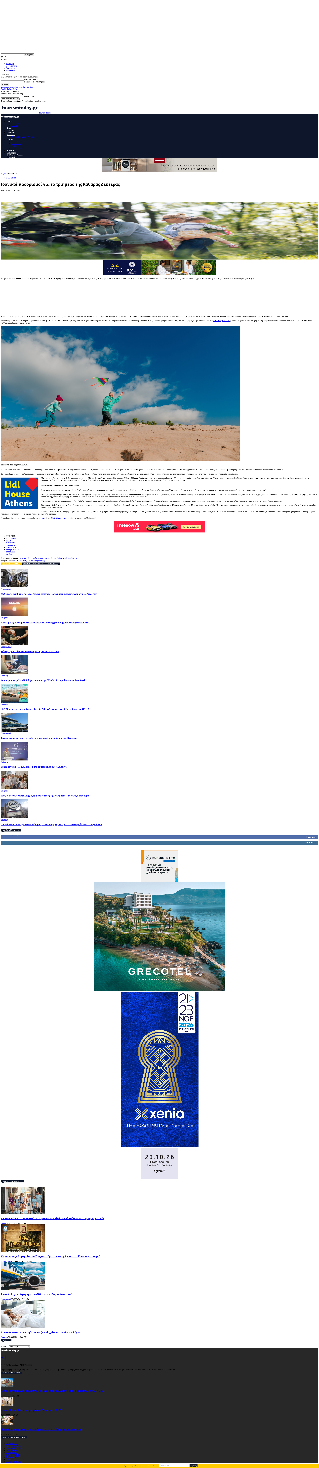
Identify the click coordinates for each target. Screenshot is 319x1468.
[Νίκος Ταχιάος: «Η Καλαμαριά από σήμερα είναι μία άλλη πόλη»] (14, 760)
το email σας (29, 96)
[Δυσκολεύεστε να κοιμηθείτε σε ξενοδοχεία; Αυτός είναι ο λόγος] (23, 1327)
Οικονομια (15, 123)
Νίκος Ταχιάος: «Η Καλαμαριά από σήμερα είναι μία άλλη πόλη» (34, 766)
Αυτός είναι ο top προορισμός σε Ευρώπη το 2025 (31, 1410)
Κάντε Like (312, 837)
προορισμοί (10, 552)
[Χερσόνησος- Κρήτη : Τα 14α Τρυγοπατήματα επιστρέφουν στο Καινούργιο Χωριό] (23, 1251)
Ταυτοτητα (10, 64)
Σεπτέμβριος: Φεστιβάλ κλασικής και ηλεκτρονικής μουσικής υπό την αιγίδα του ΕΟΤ (45, 622)
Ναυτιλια (10, 139)
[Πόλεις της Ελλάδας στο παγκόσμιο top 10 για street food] (14, 644)
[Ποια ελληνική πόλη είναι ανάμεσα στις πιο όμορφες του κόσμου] (7, 1424)
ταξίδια (9, 554)
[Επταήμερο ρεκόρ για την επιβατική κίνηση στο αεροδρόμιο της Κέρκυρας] (14, 731)
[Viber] (51, 194)
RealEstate (10, 130)
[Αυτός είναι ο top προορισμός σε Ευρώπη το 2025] (7, 1405)
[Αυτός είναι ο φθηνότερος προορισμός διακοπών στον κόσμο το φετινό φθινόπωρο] (7, 1386)
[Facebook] (5, 194)
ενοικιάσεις (10, 545)
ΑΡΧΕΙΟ (4, 1346)
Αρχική (4, 173)
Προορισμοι (11, 132)
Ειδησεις (10, 121)
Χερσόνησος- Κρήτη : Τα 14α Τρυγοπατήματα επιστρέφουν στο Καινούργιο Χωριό (50, 1256)
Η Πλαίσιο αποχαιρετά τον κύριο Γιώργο (30, 560)
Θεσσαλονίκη (11, 547)
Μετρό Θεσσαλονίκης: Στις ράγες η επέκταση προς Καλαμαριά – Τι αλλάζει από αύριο (45, 795)
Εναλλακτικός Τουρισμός (15, 155)
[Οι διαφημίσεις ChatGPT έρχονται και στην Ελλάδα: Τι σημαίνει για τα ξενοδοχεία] (14, 673)
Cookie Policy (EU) (9, 89)
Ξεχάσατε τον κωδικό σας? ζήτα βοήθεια (17, 87)
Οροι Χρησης (11, 66)
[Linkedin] (33, 194)
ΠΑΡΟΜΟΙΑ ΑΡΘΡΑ (11, 564)
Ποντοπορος (16, 148)
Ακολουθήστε (310, 842)
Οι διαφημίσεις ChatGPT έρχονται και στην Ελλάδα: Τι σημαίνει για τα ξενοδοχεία (43, 680)
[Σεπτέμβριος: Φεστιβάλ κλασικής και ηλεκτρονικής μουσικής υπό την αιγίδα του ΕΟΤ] (14, 615)
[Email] (42, 194)
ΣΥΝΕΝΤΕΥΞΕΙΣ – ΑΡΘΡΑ (23, 137)
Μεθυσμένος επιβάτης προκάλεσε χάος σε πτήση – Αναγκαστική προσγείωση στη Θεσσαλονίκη (49, 594)
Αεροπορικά (11, 157)
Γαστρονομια (11, 153)
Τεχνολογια (10, 150)
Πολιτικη (14, 126)
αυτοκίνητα (10, 543)
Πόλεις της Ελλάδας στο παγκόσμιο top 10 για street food (30, 651)
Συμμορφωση (11, 70)
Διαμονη (9, 128)
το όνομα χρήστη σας (32, 79)
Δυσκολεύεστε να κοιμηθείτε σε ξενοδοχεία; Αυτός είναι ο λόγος (40, 1332)
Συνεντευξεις (11, 135)
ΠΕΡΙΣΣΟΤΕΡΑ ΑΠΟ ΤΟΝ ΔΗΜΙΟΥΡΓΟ (40, 564)
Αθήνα (8, 540)
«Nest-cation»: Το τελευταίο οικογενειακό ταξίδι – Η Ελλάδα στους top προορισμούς (52, 1218)
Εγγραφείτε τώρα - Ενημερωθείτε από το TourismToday (140, 1466)
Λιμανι (13, 146)
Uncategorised (6, 1261)
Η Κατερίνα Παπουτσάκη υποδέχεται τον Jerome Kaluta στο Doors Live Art (48, 558)
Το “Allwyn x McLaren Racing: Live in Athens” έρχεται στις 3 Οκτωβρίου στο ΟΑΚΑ (45, 709)
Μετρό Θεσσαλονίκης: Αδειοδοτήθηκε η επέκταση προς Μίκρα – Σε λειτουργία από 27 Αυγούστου (51, 824)
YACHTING (16, 144)
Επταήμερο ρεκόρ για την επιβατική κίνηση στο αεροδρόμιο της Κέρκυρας (39, 738)
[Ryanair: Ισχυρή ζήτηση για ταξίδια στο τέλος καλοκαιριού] (23, 1289)
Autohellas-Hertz (12, 538)
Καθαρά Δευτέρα (12, 549)
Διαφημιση (10, 68)
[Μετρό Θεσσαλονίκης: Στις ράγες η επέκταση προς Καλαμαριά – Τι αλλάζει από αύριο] (14, 789)
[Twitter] (14, 194)
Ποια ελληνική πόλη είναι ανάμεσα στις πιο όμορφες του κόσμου (41, 1429)
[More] (60, 194)
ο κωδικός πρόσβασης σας (34, 82)
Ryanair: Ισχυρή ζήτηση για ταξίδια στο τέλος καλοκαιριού (36, 1294)
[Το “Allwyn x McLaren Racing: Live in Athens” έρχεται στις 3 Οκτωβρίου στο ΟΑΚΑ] (14, 702)
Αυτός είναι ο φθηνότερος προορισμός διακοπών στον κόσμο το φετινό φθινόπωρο (52, 1390)
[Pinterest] (23, 194)
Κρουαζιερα (16, 141)
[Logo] (10, 119)
